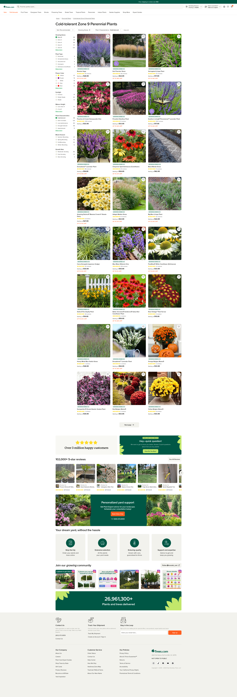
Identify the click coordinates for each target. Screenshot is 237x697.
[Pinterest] (173, 663)
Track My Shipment (94, 633)
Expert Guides (137, 12)
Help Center (91, 660)
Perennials (91, 12)
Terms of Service (125, 663)
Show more (59, 50)
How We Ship (92, 663)
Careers (58, 656)
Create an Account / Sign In (97, 637)
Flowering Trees (57, 12)
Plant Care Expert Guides (64, 660)
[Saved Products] (228, 6)
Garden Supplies (114, 12)
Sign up (174, 632)
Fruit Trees (24, 12)
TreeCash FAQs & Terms (95, 670)
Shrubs (46, 12)
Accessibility (124, 666)
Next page (128, 425)
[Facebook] (163, 663)
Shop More (126, 12)
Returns (122, 660)
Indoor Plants (102, 12)
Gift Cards (59, 666)
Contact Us (59, 638)
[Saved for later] (107, 36)
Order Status (92, 653)
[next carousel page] (181, 473)
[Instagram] (153, 663)
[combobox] (65, 30)
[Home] (9, 6)
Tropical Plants (80, 12)
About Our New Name (95, 673)
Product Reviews (61, 670)
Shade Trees (69, 12)
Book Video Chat (117, 514)
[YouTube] (168, 663)
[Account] (224, 6)
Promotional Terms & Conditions (130, 673)
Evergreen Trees (36, 12)
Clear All (126, 30)
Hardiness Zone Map (94, 666)
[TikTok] (158, 663)
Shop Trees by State (62, 663)
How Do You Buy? (150, 451)
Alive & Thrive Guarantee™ (128, 656)
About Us (59, 653)
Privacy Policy (124, 653)
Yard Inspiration (61, 676)
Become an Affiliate (62, 673)
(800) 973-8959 (119, 519)
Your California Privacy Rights (129, 670)
